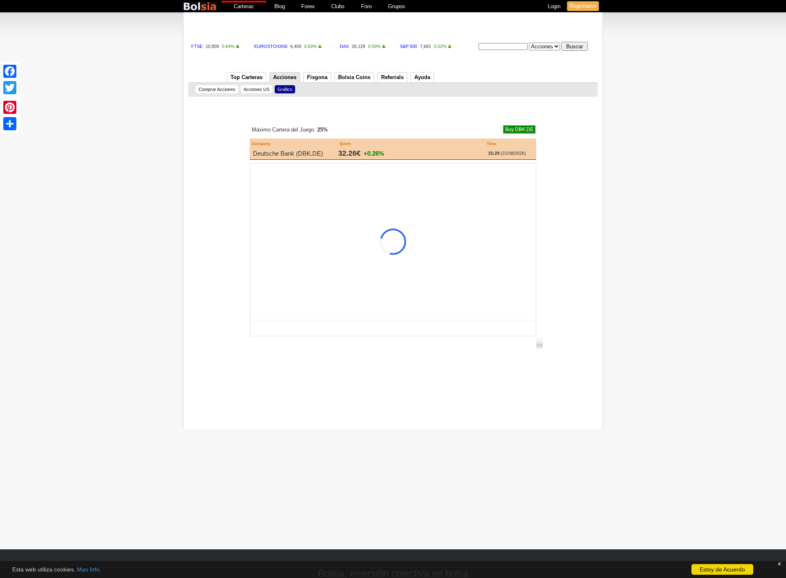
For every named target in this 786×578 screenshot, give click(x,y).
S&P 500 (408, 46)
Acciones (284, 77)
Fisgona (317, 77)
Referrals (392, 77)
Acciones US (256, 89)
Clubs (338, 6)
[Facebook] (10, 71)
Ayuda (422, 77)
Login (555, 6)
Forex (308, 6)
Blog (279, 6)
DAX (344, 46)
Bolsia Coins (354, 77)
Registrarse (582, 6)
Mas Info (88, 569)
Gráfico (285, 89)
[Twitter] (10, 87)
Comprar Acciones (217, 89)
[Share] (10, 124)
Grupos (396, 6)
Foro (366, 6)
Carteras (244, 6)
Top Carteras (246, 77)
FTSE (197, 46)
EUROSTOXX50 (270, 46)
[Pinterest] (10, 107)
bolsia (199, 6)
